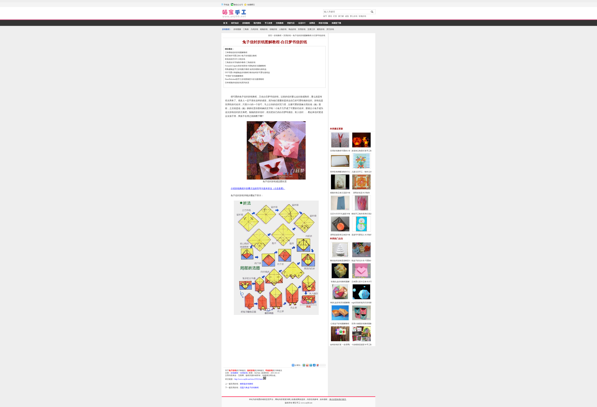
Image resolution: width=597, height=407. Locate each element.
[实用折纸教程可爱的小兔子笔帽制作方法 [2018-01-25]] (340, 147)
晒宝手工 (296, 403)
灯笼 (335, 16)
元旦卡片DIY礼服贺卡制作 (341, 214)
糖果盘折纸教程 (246, 384)
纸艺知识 (235, 23)
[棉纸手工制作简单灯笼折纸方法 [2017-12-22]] (361, 210)
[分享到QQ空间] (303, 365)
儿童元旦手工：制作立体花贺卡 (365, 172)
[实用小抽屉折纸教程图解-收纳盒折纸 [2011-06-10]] (361, 320)
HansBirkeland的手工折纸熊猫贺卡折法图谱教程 (244, 79)
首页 (270, 35)
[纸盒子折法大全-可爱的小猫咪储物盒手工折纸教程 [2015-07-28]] (361, 257)
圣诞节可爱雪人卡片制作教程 (364, 235)
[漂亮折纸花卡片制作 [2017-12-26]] (361, 189)
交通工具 (311, 29)
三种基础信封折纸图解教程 (236, 52)
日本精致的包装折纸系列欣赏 (237, 83)
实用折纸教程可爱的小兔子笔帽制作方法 (347, 151)
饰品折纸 (292, 29)
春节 (325, 16)
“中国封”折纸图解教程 (234, 76)
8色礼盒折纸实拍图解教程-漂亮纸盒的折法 (347, 303)
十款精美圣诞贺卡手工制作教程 (365, 345)
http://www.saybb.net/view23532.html (248, 379)
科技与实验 (323, 23)
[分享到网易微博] (317, 365)
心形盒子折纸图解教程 (340, 324)
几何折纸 (254, 29)
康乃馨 (341, 16)
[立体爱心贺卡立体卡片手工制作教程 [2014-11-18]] (361, 278)
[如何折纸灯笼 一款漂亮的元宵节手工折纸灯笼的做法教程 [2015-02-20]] (340, 341)
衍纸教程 (279, 23)
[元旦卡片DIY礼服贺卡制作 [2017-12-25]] (340, 210)
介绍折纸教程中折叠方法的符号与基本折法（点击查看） (258, 188)
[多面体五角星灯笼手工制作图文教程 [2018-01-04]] (361, 147)
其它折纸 (330, 29)
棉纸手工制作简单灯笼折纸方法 (365, 214)
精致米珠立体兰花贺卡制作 (341, 193)
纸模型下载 (336, 23)
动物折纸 (273, 29)
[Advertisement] (285, 14)
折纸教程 (246, 23)
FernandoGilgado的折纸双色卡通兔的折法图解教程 (245, 66)
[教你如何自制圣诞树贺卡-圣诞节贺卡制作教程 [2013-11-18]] (340, 257)
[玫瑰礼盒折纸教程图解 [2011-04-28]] (340, 278)
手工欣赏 (268, 23)
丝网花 (312, 23)
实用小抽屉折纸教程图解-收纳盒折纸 (367, 324)
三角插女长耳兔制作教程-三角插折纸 (240, 62)
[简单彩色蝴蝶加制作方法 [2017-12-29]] (340, 168)
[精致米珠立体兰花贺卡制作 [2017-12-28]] (340, 189)
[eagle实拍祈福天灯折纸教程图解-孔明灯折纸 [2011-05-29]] (361, 299)
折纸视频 (237, 29)
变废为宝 (291, 23)
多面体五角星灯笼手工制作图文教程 (366, 151)
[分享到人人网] (314, 365)
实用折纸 (301, 29)
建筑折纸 (320, 29)
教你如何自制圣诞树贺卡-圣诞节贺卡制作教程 (349, 261)
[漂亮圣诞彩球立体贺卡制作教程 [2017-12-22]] (340, 231)
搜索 (372, 12)
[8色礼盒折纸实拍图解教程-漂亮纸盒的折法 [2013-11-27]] (340, 299)
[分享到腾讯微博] (310, 365)
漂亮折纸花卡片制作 (361, 193)
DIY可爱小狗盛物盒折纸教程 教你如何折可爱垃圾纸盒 (247, 72)
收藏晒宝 (251, 5)
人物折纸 (283, 29)
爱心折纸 (353, 16)
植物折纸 (264, 29)
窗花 (330, 16)
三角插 (246, 29)
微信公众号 (238, 5)
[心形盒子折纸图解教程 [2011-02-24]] (340, 320)
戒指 (347, 16)
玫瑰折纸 (362, 16)
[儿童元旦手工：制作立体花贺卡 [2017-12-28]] (361, 168)
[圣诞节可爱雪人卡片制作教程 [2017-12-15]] (361, 231)
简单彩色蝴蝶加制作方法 (340, 172)
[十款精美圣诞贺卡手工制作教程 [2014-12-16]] (361, 341)
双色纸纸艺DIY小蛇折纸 (235, 59)
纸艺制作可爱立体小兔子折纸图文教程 (241, 56)
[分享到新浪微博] (307, 365)
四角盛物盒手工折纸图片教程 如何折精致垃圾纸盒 (245, 69)
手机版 (226, 5)
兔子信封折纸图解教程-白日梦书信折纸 (309, 35)
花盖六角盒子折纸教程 (249, 387)
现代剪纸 (257, 23)
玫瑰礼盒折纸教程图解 (340, 282)
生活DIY (302, 23)
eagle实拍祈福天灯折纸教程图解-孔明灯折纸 (370, 303)
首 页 (225, 23)
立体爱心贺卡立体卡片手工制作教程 (366, 282)
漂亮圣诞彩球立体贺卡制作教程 (343, 235)
